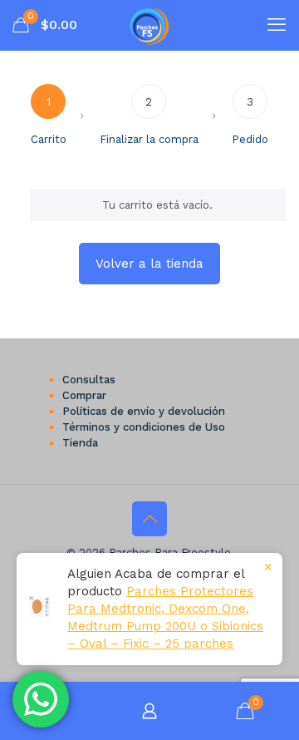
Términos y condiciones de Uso (143, 427)
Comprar (84, 395)
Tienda (80, 443)
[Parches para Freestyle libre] (149, 25)
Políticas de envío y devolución (143, 411)
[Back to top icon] (149, 518)
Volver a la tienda (149, 263)
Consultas (88, 379)
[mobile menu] (276, 25)
